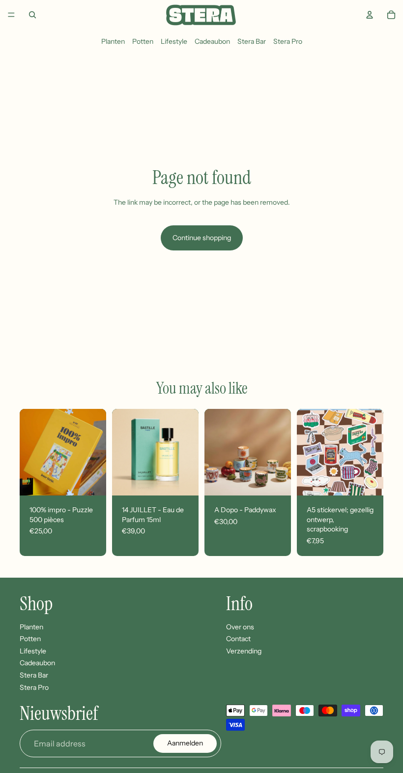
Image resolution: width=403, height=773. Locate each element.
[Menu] (11, 14)
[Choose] (276, 480)
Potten (142, 41)
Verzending (243, 651)
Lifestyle (174, 41)
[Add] (91, 480)
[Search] (32, 15)
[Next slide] (95, 452)
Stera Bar (251, 41)
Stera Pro (287, 41)
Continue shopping (202, 237)
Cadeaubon (212, 41)
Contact (238, 639)
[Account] (369, 15)
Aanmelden (185, 743)
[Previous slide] (30, 452)
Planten (113, 41)
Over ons (240, 626)
